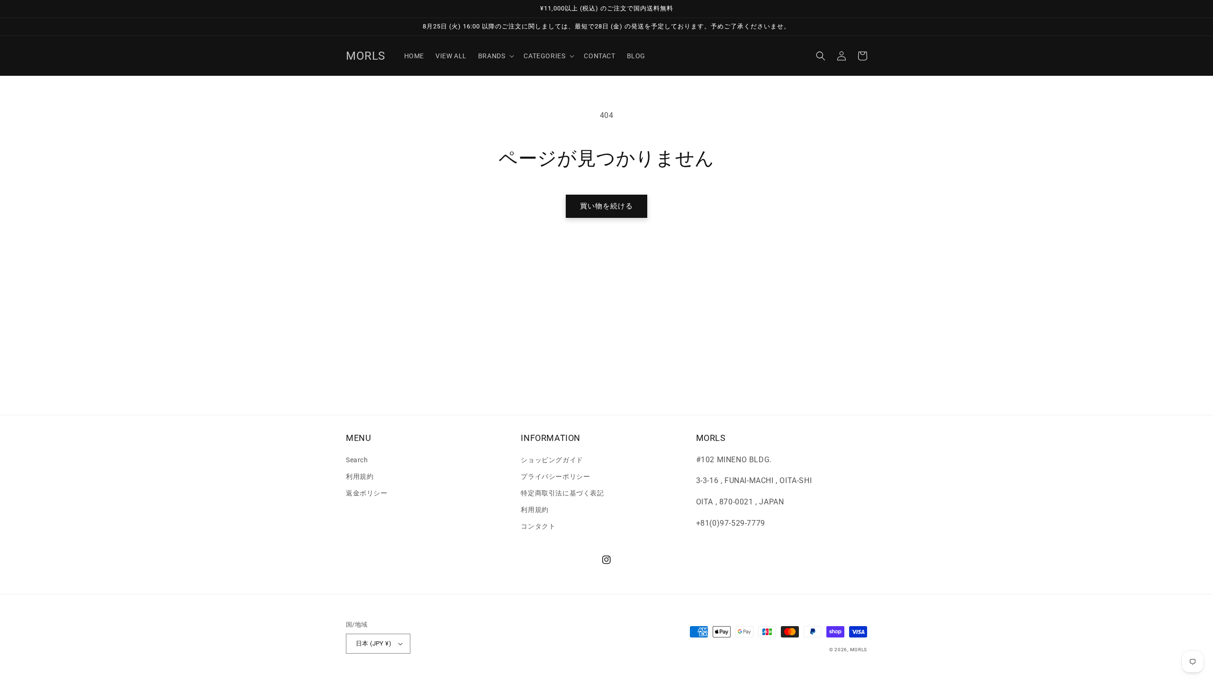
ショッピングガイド (552, 460)
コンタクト (538, 526)
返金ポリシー (367, 493)
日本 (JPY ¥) (373, 643)
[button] (495, 56)
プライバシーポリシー (555, 476)
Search (357, 460)
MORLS (859, 649)
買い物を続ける (606, 206)
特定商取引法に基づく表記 (562, 493)
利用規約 (359, 476)
